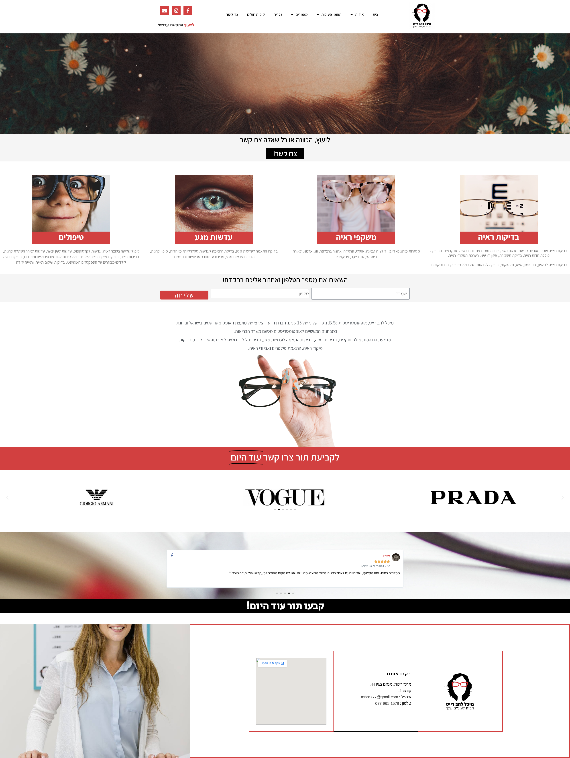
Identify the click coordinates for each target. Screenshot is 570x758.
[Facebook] (187, 10)
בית (375, 14)
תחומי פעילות (331, 14)
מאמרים (302, 14)
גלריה (278, 14)
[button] (285, 153)
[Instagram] (176, 10)
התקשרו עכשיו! (170, 24)
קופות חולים (256, 14)
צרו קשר (232, 14)
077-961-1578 (387, 703)
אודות (359, 14)
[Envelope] (164, 10)
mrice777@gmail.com (379, 697)
